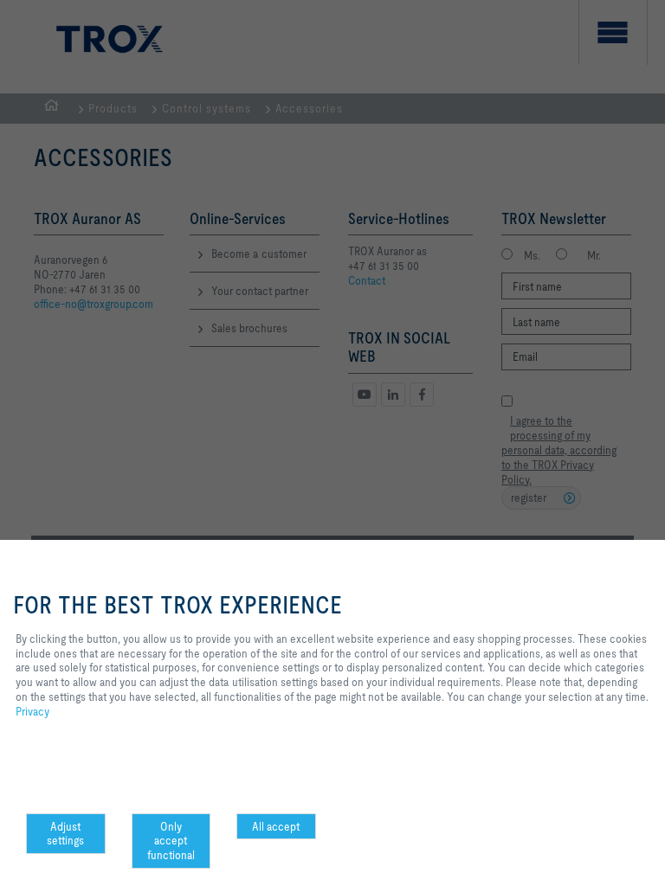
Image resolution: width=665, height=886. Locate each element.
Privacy (32, 711)
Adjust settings (65, 833)
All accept (276, 826)
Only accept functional (171, 841)
